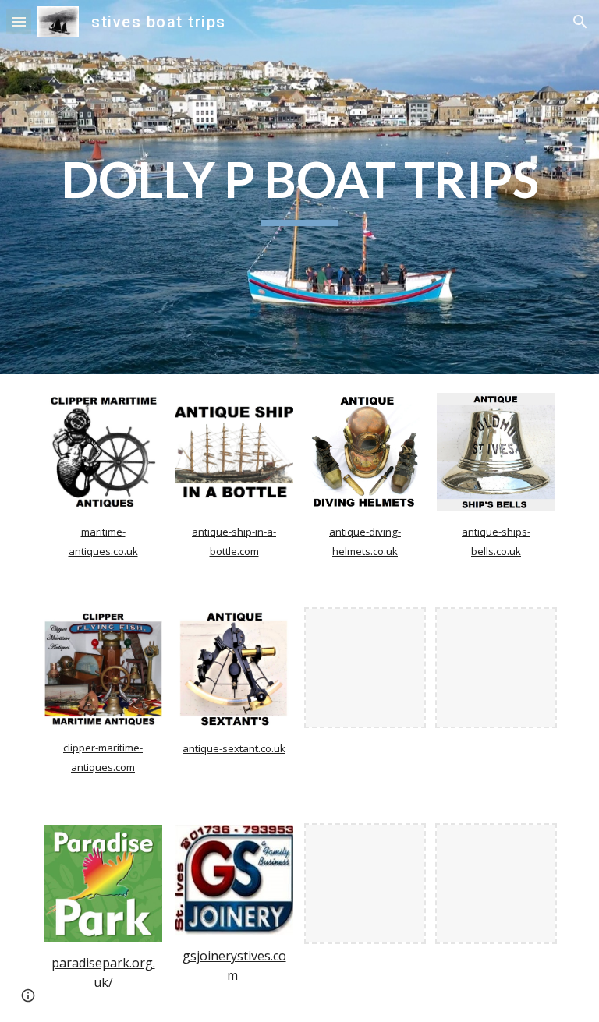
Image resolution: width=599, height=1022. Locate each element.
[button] (18, 21)
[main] (299, 187)
